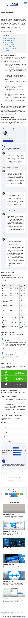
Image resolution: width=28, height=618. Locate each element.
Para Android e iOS (11, 46)
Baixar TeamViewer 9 (9, 514)
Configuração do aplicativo (10, 48)
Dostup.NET (4, 612)
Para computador (10, 44)
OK (23, 616)
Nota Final (7, 50)
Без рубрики (3, 14)
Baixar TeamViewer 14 (9, 598)
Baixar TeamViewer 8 (9, 42)
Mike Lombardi (6, 135)
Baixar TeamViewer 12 (9, 564)
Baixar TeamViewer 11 (9, 548)
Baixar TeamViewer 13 (9, 581)
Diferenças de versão (9, 40)
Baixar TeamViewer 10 (9, 531)
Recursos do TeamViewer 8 (10, 38)
